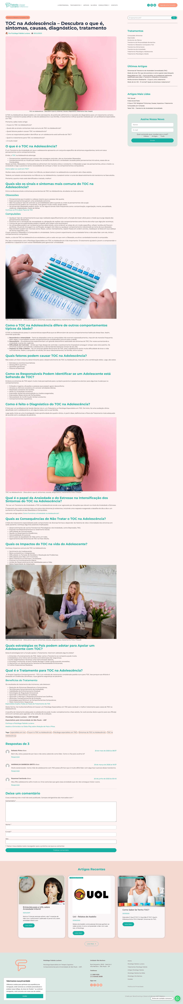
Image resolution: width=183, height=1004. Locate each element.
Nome (8, 824)
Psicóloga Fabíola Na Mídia (136, 973)
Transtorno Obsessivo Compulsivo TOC (18, 17)
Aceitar (25, 996)
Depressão (131, 38)
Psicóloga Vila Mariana (135, 976)
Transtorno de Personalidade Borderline (141, 42)
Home (130, 961)
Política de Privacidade (135, 986)
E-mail (8, 831)
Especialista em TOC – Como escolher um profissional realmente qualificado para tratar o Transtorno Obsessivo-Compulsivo (150, 76)
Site (7, 839)
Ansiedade (24, 878)
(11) (96, 976)
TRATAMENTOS (75, 5)
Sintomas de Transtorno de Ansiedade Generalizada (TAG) (147, 70)
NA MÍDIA (94, 5)
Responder (15, 757)
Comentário (11, 801)
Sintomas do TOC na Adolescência (92, 732)
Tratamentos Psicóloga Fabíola (137, 967)
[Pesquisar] (174, 17)
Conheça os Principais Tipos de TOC (19, 210)
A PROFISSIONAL (63, 5)
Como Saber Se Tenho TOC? (135, 910)
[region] (25, 989)
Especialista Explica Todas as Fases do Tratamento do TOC (28, 704)
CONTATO (114, 5)
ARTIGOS (86, 5)
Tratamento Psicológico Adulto (138, 54)
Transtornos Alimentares (136, 47)
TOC (13, 155)
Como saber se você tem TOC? (17, 169)
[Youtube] (154, 5)
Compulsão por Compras (136, 106)
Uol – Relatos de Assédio (84, 917)
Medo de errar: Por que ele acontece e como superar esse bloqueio (151, 73)
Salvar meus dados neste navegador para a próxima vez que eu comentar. (36, 846)
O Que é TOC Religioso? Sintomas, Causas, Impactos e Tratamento (150, 103)
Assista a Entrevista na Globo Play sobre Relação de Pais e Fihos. (31, 726)
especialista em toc (17, 732)
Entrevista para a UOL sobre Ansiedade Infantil (36, 908)
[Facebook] (151, 5)
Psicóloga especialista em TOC (65, 732)
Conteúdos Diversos (76, 878)
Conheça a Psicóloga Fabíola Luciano (20, 723)
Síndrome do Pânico (135, 40)
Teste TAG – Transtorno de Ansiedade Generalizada (145, 108)
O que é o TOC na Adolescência (39, 732)
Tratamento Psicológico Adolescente (140, 51)
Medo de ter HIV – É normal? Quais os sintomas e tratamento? (149, 82)
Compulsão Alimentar (135, 35)
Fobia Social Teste (134, 101)
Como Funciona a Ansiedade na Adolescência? (41, 513)
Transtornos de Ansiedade (137, 49)
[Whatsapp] (91, 985)
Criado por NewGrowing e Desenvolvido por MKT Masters (145, 996)
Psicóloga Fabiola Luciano (136, 964)
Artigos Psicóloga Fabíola (136, 970)
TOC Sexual (131, 98)
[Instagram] (148, 5)
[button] (177, 998)
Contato (130, 979)
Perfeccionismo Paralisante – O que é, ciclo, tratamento (146, 79)
